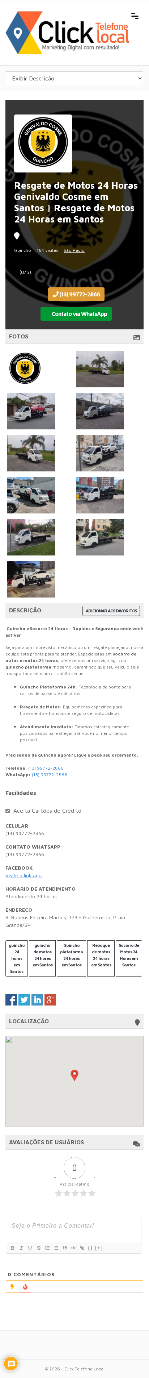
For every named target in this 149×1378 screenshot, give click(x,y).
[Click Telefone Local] (67, 15)
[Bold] (12, 1248)
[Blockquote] (64, 1248)
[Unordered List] (55, 1248)
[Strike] (38, 1248)
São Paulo (74, 250)
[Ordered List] (47, 1248)
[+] (99, 1247)
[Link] (81, 1248)
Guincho (22, 250)
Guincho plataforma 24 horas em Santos (71, 954)
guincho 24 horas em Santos (17, 958)
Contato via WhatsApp (79, 314)
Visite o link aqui (24, 875)
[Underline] (29, 1248)
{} (90, 1247)
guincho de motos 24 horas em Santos (42, 954)
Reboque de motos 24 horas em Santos (101, 954)
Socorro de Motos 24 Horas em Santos (129, 954)
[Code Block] (73, 1248)
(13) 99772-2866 (79, 294)
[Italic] (21, 1248)
